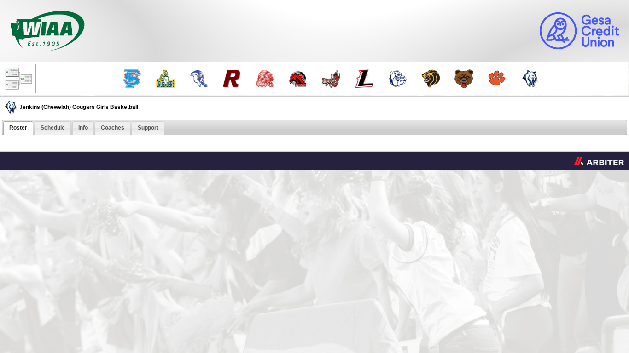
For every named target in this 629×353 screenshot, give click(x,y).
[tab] (18, 128)
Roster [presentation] (18, 128)
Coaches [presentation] (112, 128)
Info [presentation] (83, 128)
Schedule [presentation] (53, 128)
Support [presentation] (148, 128)
